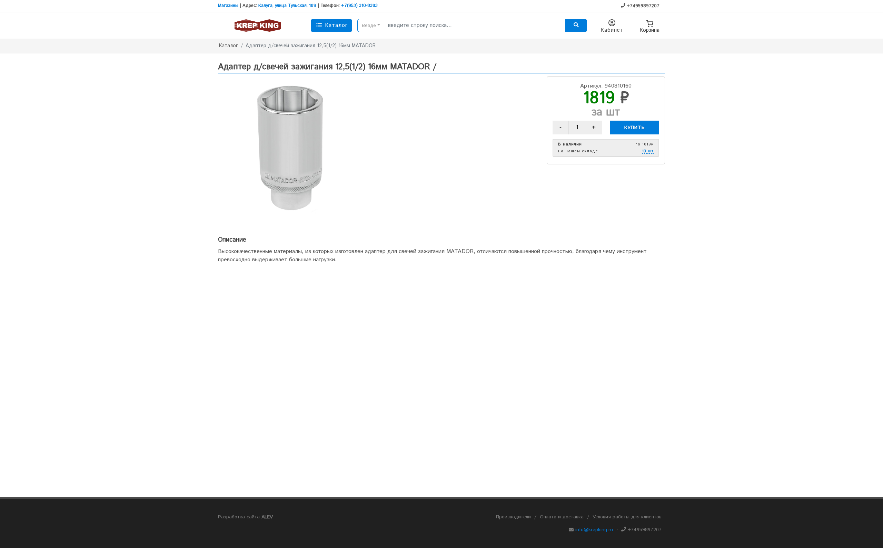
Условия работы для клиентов (627, 517)
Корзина (649, 30)
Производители (513, 517)
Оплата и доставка (562, 517)
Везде (369, 25)
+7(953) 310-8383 (359, 5)
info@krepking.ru (594, 529)
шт (648, 152)
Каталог (228, 45)
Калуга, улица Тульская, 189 (287, 5)
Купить (634, 127)
